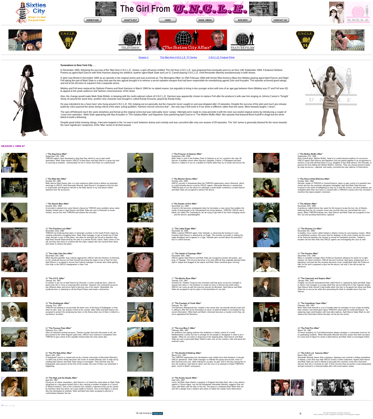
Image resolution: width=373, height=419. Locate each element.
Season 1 (143, 57)
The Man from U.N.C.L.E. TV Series (178, 57)
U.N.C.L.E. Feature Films (222, 57)
